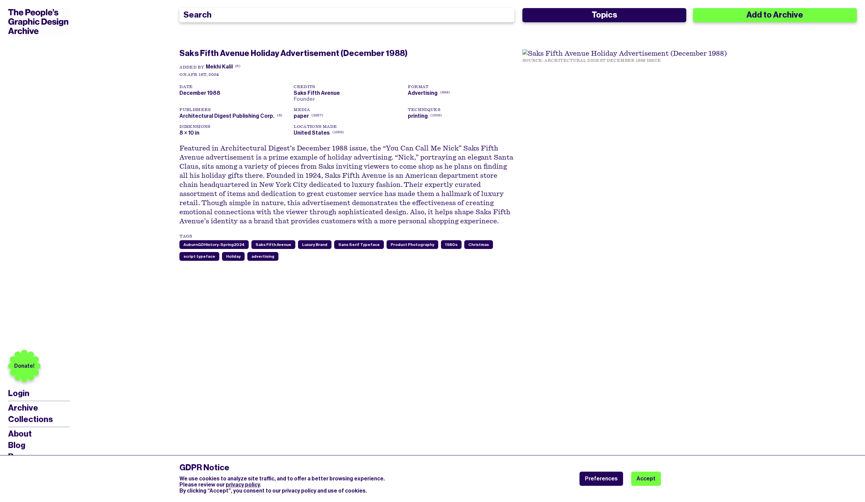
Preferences (601, 478)
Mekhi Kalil (219, 66)
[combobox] (346, 15)
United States (312, 133)
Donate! (24, 366)
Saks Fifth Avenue (318, 93)
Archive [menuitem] (23, 408)
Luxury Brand (314, 244)
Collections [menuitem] (30, 419)
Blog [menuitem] (16, 445)
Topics (604, 15)
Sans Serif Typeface (359, 244)
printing (418, 116)
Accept (646, 478)
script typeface (199, 256)
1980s (451, 244)
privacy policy (243, 484)
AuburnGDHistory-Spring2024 (214, 244)
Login (18, 393)
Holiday (233, 256)
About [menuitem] (20, 434)
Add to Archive (774, 15)
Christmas (478, 244)
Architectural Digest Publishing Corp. (226, 116)
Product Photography (412, 244)
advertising (262, 256)
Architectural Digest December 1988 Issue (602, 60)
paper (301, 116)
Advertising (423, 93)
